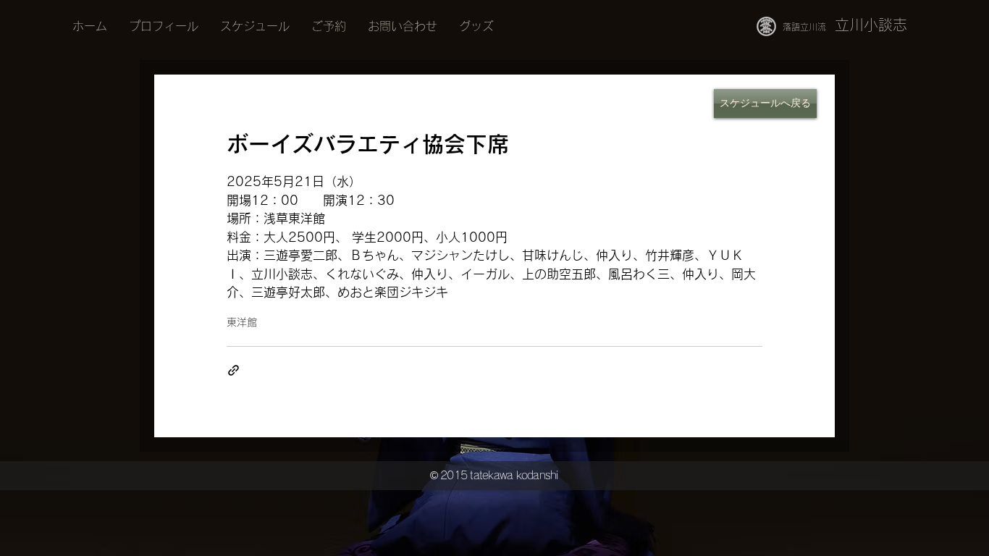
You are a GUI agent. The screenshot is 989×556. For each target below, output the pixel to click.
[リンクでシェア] (233, 370)
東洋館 (242, 322)
